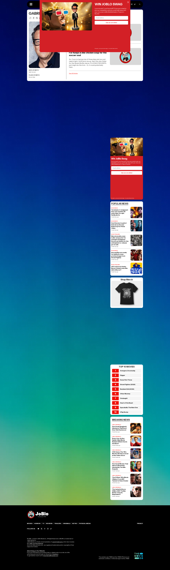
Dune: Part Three (126, 380)
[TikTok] (134, 4)
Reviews (49, 523)
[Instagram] (131, 4)
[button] (31, 4)
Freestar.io (55, 554)
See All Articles (73, 73)
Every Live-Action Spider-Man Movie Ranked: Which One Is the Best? (119, 441)
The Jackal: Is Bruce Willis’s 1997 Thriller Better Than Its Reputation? (119, 491)
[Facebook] (44, 528)
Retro (74, 523)
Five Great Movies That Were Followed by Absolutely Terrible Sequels (120, 466)
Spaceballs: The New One (129, 407)
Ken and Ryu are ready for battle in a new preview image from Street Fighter (119, 255)
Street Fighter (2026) (127, 384)
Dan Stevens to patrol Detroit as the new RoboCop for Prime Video (118, 225)
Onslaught (124, 398)
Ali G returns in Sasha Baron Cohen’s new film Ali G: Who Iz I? (119, 268)
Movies (29, 523)
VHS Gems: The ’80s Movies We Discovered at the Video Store (120, 453)
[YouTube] (38, 528)
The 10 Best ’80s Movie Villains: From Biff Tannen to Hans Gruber (120, 479)
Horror (37, 523)
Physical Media (85, 523)
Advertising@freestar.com (50, 555)
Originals (66, 523)
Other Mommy (125, 394)
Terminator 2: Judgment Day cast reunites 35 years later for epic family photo (119, 212)
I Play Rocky (124, 412)
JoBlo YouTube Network (36, 543)
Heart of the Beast (126, 403)
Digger (122, 375)
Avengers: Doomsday (127, 371)
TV (43, 523)
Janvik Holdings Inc (57, 542)
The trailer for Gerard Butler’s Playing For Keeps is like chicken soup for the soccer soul (88, 53)
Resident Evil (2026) (127, 389)
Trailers (57, 523)
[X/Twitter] (41, 528)
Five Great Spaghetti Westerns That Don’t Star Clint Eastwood (119, 428)
